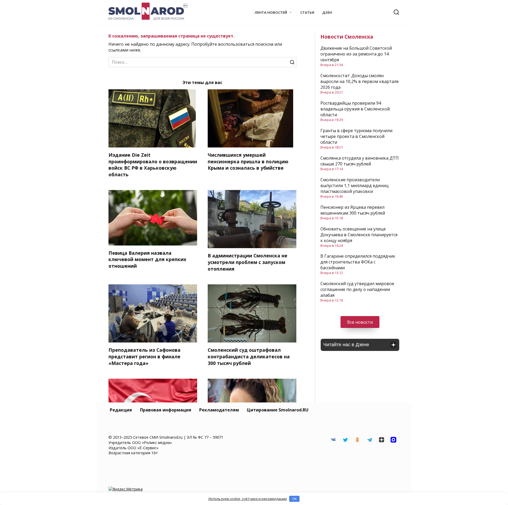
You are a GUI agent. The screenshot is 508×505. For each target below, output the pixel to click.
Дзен (327, 12)
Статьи (307, 12)
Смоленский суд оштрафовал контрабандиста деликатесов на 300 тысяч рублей (249, 356)
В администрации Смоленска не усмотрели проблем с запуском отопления (247, 262)
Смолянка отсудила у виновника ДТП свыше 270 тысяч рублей (359, 161)
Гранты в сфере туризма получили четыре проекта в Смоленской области (356, 136)
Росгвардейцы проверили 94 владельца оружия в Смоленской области (355, 109)
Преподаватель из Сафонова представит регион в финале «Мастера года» (144, 356)
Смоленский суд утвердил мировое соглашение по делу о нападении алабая (357, 289)
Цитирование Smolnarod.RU (278, 410)
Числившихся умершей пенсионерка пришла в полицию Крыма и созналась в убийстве (248, 161)
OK (294, 498)
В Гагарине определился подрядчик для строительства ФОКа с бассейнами (357, 262)
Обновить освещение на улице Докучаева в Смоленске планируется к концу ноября (358, 234)
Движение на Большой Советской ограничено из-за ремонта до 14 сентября (356, 54)
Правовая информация (165, 410)
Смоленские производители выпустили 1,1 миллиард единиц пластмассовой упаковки (354, 185)
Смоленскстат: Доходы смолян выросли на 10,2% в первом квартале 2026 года (359, 81)
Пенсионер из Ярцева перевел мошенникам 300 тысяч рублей (352, 210)
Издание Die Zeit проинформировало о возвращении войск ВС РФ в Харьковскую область (152, 165)
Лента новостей (271, 12)
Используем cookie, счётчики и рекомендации (247, 498)
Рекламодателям (219, 410)
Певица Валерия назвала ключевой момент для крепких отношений (147, 259)
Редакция (121, 410)
